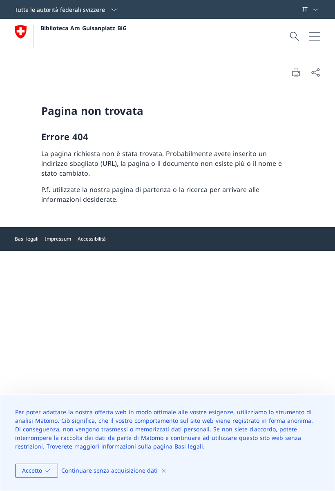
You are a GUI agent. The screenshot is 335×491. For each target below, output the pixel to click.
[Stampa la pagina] (296, 72)
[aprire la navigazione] (314, 36)
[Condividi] (315, 72)
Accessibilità (92, 238)
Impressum (58, 238)
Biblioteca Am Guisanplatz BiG (83, 28)
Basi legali (26, 238)
